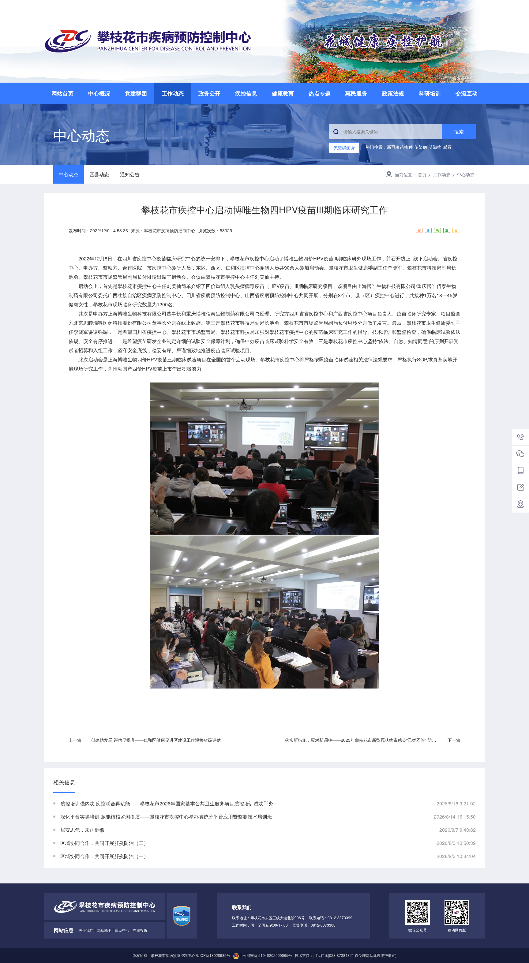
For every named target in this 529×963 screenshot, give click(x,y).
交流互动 (467, 93)
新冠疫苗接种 (400, 147)
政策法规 (393, 93)
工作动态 (173, 93)
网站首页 (62, 93)
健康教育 (283, 93)
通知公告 (130, 174)
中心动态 (68, 174)
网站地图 (104, 930)
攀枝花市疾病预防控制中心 (169, 230)
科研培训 (430, 93)
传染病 (420, 147)
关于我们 (86, 930)
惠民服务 (356, 93)
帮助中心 (122, 930)
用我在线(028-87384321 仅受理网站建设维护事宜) (354, 955)
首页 (422, 174)
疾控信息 (246, 93)
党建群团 (136, 93)
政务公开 (209, 93)
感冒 (447, 147)
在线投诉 (140, 930)
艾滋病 (435, 147)
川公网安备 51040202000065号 (265, 955)
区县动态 (99, 174)
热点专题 (320, 93)
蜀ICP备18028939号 (213, 955)
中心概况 (99, 93)
